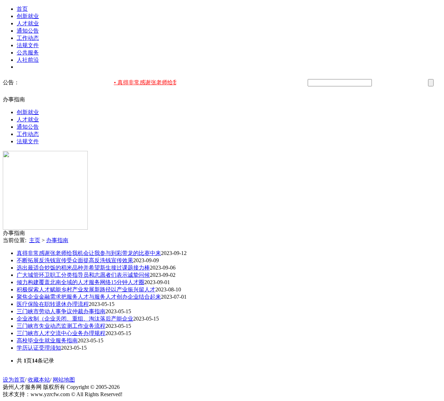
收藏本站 (39, 380)
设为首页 (14, 380)
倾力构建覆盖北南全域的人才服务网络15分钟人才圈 (80, 282)
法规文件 (28, 45)
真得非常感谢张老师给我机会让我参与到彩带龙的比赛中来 (89, 253)
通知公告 (28, 31)
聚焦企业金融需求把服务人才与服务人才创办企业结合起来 (89, 297)
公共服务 (28, 53)
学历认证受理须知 (39, 348)
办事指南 (57, 240)
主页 (34, 240)
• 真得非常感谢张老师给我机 (147, 82)
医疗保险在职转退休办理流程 (53, 304)
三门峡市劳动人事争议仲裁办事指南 (61, 311)
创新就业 (28, 16)
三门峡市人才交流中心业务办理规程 (61, 333)
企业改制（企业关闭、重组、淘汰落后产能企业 (75, 319)
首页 (22, 9)
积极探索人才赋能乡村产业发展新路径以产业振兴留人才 (86, 289)
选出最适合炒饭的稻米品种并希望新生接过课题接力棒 (83, 268)
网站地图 (64, 380)
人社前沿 (28, 60)
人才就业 (28, 23)
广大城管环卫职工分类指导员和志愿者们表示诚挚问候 (83, 275)
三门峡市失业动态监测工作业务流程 (61, 326)
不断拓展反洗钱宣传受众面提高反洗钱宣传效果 (75, 260)
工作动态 (28, 38)
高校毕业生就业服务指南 (47, 340)
